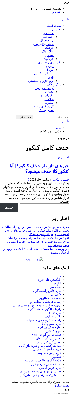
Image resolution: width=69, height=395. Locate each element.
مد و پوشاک (46, 110)
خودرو (50, 66)
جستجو (64, 201)
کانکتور (56, 356)
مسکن (49, 55)
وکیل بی (56, 294)
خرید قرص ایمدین (50, 367)
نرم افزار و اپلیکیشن (41, 80)
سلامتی (49, 99)
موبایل (50, 69)
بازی (51, 77)
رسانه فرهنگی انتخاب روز (45, 301)
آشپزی (49, 91)
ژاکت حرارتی (52, 316)
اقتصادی (48, 33)
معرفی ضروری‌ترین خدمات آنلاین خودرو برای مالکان (35, 226)
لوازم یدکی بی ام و (49, 327)
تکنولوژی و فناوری (49, 62)
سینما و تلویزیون (43, 44)
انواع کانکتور (53, 331)
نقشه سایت (54, 12)
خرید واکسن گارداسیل (47, 349)
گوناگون (49, 58)
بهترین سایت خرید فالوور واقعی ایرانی (37, 305)
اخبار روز (55, 29)
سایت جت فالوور (50, 298)
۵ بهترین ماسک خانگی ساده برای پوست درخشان (38, 237)
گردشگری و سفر (43, 106)
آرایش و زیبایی (44, 88)
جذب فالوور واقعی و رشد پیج (43, 360)
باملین (65, 19)
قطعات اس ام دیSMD (46, 334)
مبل (58, 276)
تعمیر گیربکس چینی (48, 342)
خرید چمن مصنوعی (49, 353)
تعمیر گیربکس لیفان (48, 338)
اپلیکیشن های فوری (49, 279)
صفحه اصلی (53, 25)
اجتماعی (48, 36)
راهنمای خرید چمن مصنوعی (43, 320)
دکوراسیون (47, 95)
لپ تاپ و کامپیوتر (42, 73)
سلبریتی (48, 102)
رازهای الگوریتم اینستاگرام (44, 309)
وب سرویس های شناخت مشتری (40, 371)
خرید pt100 (54, 312)
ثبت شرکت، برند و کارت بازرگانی (40, 345)
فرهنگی (49, 47)
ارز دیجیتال (47, 40)
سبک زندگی (54, 84)
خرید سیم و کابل (50, 323)
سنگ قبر (55, 287)
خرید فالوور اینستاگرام (47, 290)
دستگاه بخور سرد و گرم (46, 364)
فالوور (57, 283)
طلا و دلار (48, 51)
